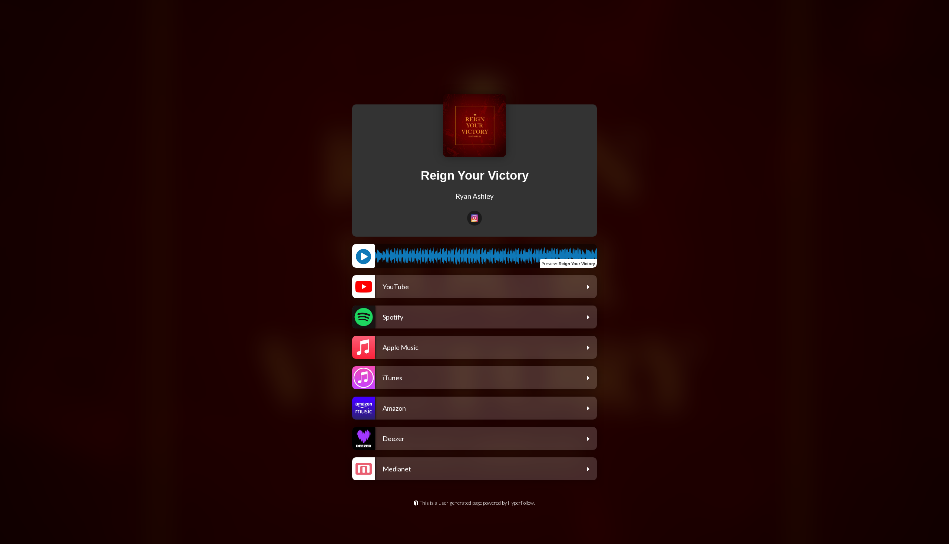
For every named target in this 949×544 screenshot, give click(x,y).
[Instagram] (474, 218)
